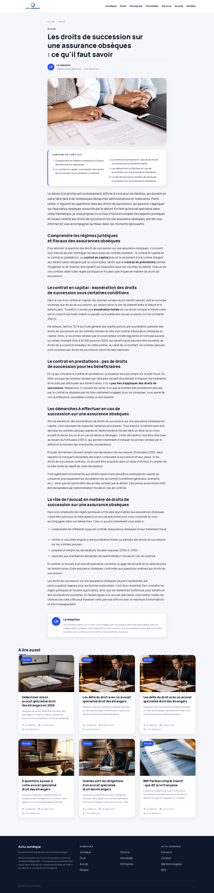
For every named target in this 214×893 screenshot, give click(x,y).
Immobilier (152, 6)
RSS (163, 870)
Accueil (51, 21)
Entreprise (136, 6)
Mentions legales (171, 864)
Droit (123, 6)
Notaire (191, 6)
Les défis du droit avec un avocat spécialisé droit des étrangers (107, 699)
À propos (123, 631)
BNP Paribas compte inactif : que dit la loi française (163, 783)
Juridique (111, 6)
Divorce (166, 6)
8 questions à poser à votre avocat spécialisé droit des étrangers (39, 785)
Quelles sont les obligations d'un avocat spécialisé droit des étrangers (103, 785)
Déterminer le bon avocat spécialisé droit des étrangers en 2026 (39, 701)
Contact (166, 858)
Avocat (179, 6)
